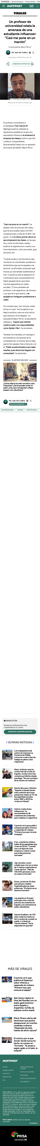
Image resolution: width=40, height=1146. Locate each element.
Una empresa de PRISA (20, 1134)
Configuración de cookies (26, 1067)
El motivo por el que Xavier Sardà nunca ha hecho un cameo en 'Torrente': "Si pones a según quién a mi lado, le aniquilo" (26, 1044)
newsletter (7, 1077)
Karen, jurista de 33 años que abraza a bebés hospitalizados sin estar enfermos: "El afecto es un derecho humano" (25, 886)
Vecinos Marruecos (17, 1)
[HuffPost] (10, 1060)
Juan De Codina (21, 52)
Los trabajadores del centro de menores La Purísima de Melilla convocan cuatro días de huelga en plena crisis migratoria (25, 756)
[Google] (29, 53)
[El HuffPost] (14, 6)
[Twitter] (33, 53)
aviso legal (24, 1075)
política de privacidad (28, 1078)
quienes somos (8, 1070)
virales (20, 410)
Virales (20, 13)
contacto (6, 1073)
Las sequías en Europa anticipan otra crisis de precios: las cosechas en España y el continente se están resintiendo (25, 902)
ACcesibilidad (25, 1081)
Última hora (31, 6)
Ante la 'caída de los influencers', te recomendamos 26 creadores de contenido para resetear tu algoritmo (25, 813)
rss (4, 1080)
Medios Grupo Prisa (20, 1139)
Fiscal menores (30, 1)
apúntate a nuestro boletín (20, 732)
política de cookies (27, 1072)
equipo (5, 1067)
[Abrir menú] (3, 6)
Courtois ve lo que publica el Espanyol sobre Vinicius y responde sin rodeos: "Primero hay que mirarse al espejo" (25, 830)
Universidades (7, 410)
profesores (32, 410)
